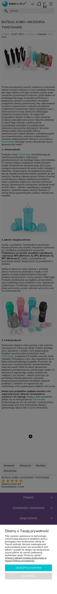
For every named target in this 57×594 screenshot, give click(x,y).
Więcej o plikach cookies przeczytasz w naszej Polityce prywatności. (26, 559)
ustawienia (28, 576)
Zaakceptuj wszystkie (28, 567)
